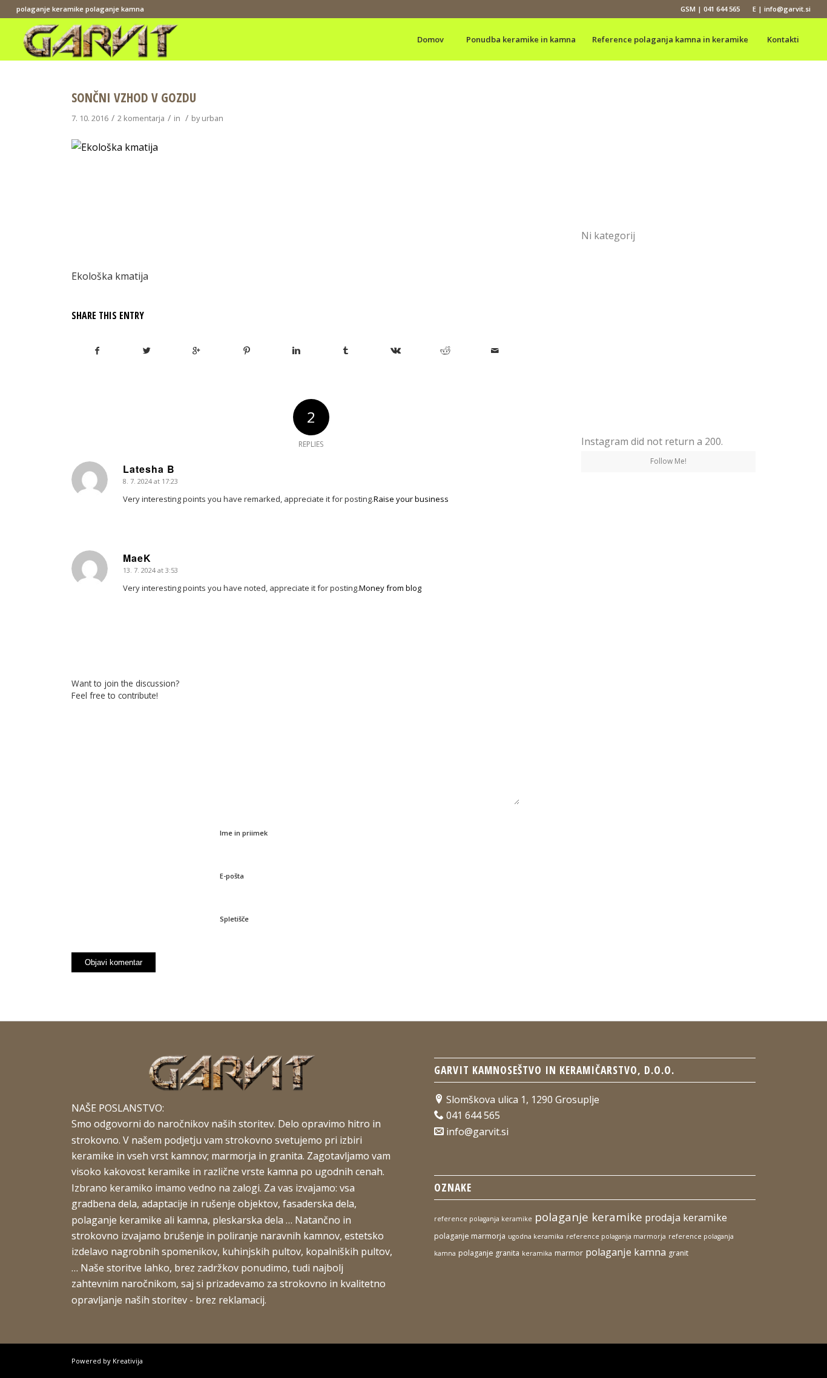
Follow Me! (668, 461)
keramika (537, 1253)
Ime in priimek (244, 832)
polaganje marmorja (470, 1236)
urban (212, 118)
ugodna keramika (536, 1236)
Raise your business (411, 498)
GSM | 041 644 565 (710, 8)
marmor (569, 1253)
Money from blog (390, 587)
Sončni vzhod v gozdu (133, 97)
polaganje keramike (588, 1216)
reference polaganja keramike (483, 1219)
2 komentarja (141, 118)
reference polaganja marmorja (616, 1236)
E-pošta (232, 875)
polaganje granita (488, 1253)
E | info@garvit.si (782, 8)
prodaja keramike (686, 1217)
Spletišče (234, 918)
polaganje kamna (625, 1252)
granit (678, 1253)
